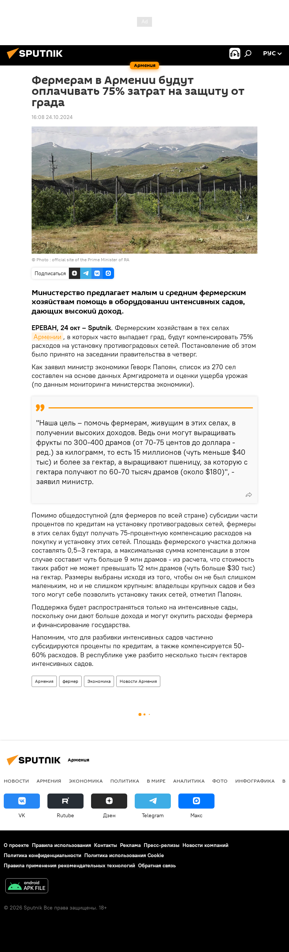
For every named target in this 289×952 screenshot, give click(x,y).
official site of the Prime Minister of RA (90, 259)
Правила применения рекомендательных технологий (69, 865)
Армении (47, 336)
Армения (44, 681)
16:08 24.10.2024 (52, 117)
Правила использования (61, 845)
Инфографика (255, 780)
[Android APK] (26, 886)
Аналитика (189, 780)
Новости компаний (205, 845)
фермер (70, 681)
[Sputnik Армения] (37, 59)
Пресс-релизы (161, 845)
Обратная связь (157, 865)
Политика (124, 780)
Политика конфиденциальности (42, 855)
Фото (220, 780)
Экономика (99, 681)
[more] (248, 494)
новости (16, 780)
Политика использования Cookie (124, 855)
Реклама (130, 845)
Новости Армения (138, 681)
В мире (156, 780)
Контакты (105, 845)
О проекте (16, 845)
